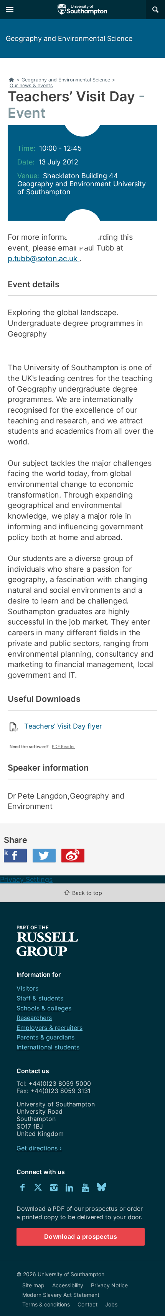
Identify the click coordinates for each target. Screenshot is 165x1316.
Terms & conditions (46, 1304)
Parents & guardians (45, 1037)
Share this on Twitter (44, 855)
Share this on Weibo (72, 855)
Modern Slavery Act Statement (60, 1295)
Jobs (111, 1304)
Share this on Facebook (6, 852)
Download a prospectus (80, 1236)
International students (47, 1047)
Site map (33, 1285)
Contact (87, 1304)
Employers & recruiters (49, 1027)
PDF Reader (63, 746)
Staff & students (39, 998)
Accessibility (67, 1285)
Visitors (27, 988)
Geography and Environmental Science (69, 38)
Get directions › (39, 1148)
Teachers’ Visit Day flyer (63, 726)
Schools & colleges (43, 1008)
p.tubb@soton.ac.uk (43, 258)
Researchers (34, 1018)
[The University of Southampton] (82, 9)
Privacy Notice (109, 1285)
